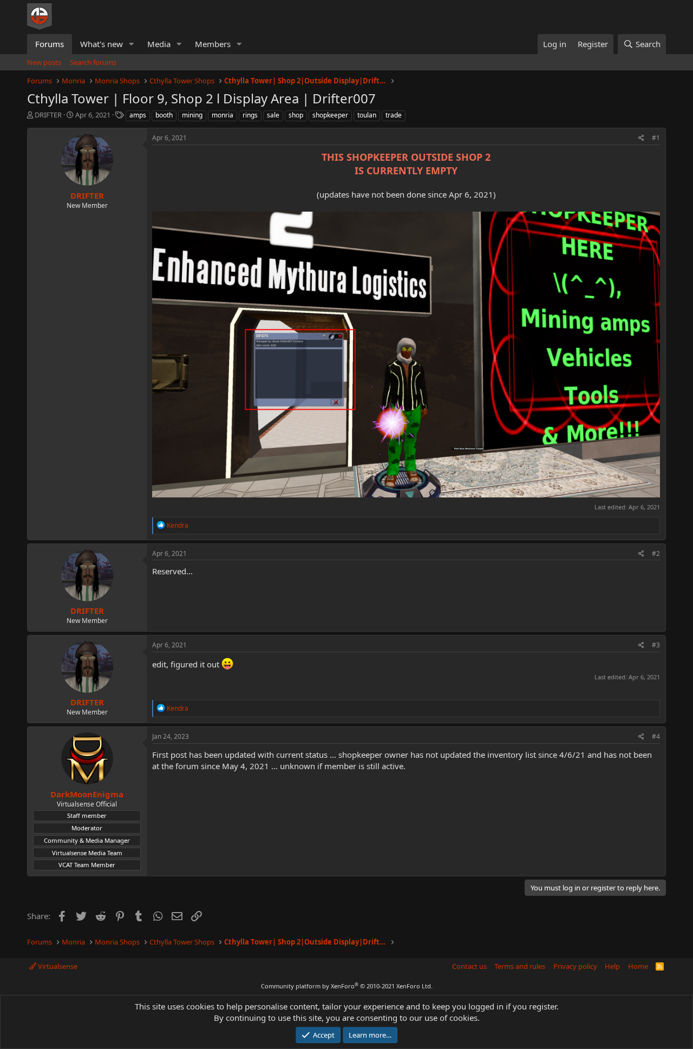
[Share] (641, 138)
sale (273, 115)
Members (213, 43)
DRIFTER (48, 115)
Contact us (469, 966)
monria (222, 115)
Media (159, 43)
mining (192, 115)
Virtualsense (56, 966)
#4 (656, 736)
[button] (131, 44)
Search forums (93, 62)
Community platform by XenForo (347, 986)
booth (164, 115)
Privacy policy (575, 966)
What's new (101, 43)
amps (137, 115)
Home (638, 966)
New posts (44, 62)
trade (393, 115)
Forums (49, 43)
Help (612, 966)
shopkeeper (330, 115)
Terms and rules (519, 966)
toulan (366, 115)
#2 (656, 553)
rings (250, 115)
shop (296, 115)
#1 (656, 137)
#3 (656, 645)
